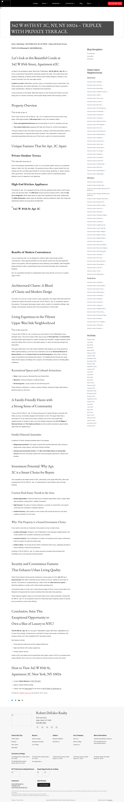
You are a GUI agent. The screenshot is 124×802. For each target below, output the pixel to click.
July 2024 (90, 404)
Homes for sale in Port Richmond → (97, 131)
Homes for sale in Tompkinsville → (96, 164)
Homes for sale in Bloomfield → (95, 88)
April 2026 (90, 347)
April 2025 (90, 380)
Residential (55, 3)
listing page (28, 688)
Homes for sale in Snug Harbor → (96, 147)
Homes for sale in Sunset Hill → (95, 160)
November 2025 (91, 361)
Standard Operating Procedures (103, 738)
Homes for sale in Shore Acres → (96, 141)
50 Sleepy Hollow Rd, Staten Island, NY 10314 (102, 757)
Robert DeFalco (25, 693)
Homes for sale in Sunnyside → (95, 157)
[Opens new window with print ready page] (22, 700)
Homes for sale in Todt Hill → (95, 267)
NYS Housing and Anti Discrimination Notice (100, 742)
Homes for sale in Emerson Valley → (97, 205)
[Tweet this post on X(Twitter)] (15, 700)
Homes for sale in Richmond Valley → (97, 315)
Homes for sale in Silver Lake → (96, 144)
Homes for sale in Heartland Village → (97, 215)
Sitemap (14, 800)
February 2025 (91, 385)
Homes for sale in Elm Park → (95, 105)
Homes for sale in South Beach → (96, 264)
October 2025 (91, 364)
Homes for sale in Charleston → (95, 295)
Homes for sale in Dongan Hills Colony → (98, 198)
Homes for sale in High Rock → (95, 218)
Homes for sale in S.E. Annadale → (96, 321)
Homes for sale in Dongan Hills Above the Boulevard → (98, 189)
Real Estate (20, 44)
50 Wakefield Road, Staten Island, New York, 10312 (19, 762)
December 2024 (91, 390)
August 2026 (90, 339)
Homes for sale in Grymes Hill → (96, 114)
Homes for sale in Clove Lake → (96, 98)
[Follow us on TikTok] (42, 727)
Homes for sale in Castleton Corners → (97, 91)
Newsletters (90, 56)
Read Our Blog (77, 741)
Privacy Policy (19, 800)
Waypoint (110, 800)
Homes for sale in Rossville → (95, 318)
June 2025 (90, 374)
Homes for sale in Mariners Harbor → (97, 121)
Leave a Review (43, 785)
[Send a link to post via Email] (19, 700)
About (44, 3)
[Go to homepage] (22, 720)
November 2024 (91, 393)
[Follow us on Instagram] (56, 727)
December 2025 (91, 358)
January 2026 (91, 355)
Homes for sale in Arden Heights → (96, 285)
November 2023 (91, 423)
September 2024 (92, 399)
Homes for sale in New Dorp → (95, 241)
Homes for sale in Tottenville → (95, 325)
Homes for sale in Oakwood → (95, 254)
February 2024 (91, 417)
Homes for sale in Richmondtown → (97, 261)
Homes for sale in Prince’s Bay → (96, 312)
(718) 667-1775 (16, 785)
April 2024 (90, 412)
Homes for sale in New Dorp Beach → (97, 244)
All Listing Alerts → (37, 761)
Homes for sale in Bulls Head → (95, 182)
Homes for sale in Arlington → (95, 82)
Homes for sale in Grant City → (95, 208)
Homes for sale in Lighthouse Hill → (96, 225)
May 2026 (90, 345)
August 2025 (90, 369)
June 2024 (90, 407)
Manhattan (15, 747)
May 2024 (90, 409)
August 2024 (90, 401)
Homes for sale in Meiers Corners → (97, 234)
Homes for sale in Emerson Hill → (96, 202)
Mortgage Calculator (38, 741)
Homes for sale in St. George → (95, 151)
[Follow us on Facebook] (47, 727)
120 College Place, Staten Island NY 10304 (20, 757)
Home (14, 44)
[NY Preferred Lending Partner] (16, 774)
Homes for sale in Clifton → (94, 95)
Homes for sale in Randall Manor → (96, 134)
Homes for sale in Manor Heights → (97, 231)
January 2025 (91, 388)
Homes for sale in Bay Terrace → (96, 289)
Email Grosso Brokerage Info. (19, 787)
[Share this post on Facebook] (12, 700)
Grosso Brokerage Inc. (18, 784)
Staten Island (15, 738)
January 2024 (91, 420)
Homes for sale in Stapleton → (95, 154)
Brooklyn (14, 741)
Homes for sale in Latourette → (95, 221)
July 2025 (90, 372)
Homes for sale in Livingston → (95, 118)
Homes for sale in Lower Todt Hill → (97, 228)
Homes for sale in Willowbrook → (96, 274)
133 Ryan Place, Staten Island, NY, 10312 (40, 757)
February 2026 (91, 353)
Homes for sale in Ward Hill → (95, 167)
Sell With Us (56, 741)
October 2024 (91, 396)
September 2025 (92, 366)
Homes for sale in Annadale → (95, 282)
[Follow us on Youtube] (37, 727)
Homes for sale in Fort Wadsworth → (97, 108)
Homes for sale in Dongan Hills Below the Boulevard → (98, 194)
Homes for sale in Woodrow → (95, 328)
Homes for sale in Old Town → (95, 257)
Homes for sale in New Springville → (97, 251)
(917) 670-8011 (36, 681)
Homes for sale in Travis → (94, 271)
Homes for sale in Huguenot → (95, 305)
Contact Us (76, 744)
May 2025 (90, 377)
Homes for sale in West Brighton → (96, 170)
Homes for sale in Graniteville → (96, 111)
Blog (81, 3)
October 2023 (91, 426)
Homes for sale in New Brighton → (96, 124)
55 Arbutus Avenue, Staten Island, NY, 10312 (80, 757)
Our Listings (35, 744)
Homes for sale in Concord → (95, 101)
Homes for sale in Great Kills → (95, 302)
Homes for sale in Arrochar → (95, 85)
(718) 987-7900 (116, 3)
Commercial (69, 3)
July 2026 (90, 342)
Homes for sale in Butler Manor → (96, 292)
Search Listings (36, 738)
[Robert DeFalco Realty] (6, 3)
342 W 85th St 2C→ (36, 48)
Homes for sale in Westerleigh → (96, 174)
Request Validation (58, 738)
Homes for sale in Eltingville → (95, 298)
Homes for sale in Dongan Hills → (96, 185)
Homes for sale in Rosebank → (95, 137)
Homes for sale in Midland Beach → (97, 238)
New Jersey (15, 744)
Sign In (89, 3)
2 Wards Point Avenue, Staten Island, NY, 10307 (61, 757)
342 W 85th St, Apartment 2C (51, 688)
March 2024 (90, 415)
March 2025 (90, 382)
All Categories (91, 53)
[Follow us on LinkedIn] (52, 727)
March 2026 (90, 350)
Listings (35, 3)
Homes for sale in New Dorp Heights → (98, 248)
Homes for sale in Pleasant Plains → (97, 308)
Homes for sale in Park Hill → (95, 128)
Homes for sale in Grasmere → (95, 211)
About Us (75, 738)
